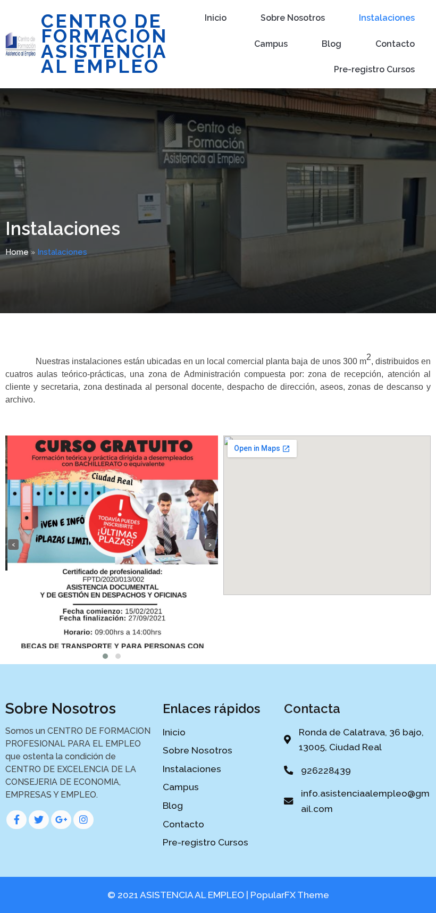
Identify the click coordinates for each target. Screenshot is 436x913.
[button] (105, 656)
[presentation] (13, 544)
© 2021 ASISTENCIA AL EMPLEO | (178, 895)
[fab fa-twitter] (39, 819)
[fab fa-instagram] (83, 819)
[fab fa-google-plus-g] (61, 819)
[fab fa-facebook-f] (16, 819)
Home (17, 252)
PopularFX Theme (289, 895)
